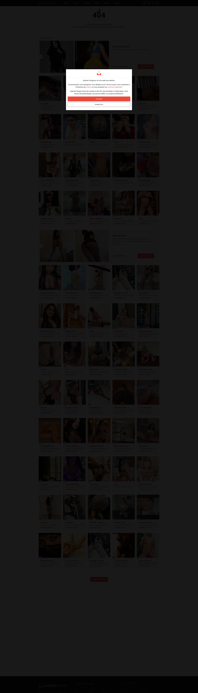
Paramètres (99, 104)
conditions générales (114, 87)
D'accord (99, 99)
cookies (89, 87)
